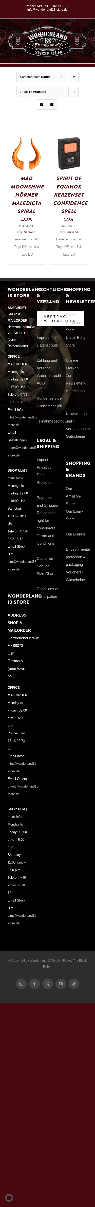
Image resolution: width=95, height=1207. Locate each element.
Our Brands (75, 534)
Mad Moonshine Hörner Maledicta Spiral (27, 195)
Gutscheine (75, 436)
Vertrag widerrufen (60, 318)
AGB (41, 383)
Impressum (46, 337)
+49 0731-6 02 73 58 (50, 6)
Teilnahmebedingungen (55, 421)
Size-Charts (46, 573)
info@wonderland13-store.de (47, 9)
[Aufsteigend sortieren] (74, 77)
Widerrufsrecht (49, 375)
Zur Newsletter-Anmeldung (75, 383)
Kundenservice (49, 398)
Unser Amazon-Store (73, 322)
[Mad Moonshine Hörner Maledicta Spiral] (26, 139)
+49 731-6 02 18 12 (17, 885)
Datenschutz (47, 345)
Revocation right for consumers (46, 520)
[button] (9, 1198)
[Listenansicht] (52, 104)
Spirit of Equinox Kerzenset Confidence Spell (70, 195)
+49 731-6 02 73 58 (16, 741)
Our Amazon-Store (73, 496)
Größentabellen (49, 406)
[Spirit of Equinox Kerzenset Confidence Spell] (68, 139)
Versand (29, 232)
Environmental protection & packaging (78, 557)
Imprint (42, 459)
